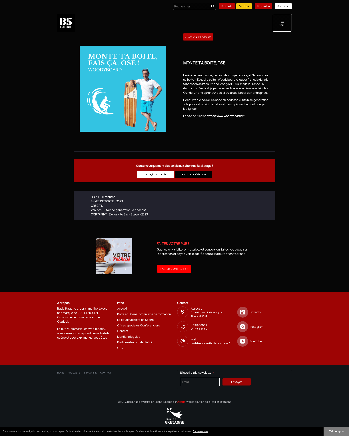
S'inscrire (90, 372)
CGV (120, 348)
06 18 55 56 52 (199, 328)
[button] (209, 431)
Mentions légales (128, 337)
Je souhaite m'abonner (193, 174)
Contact (122, 331)
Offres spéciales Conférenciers (138, 325)
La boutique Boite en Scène (135, 320)
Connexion (263, 6)
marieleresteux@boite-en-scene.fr (211, 343)
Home (60, 372)
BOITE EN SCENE (88, 313)
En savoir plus (200, 431)
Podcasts (226, 6)
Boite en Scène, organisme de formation (144, 314)
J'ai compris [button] (336, 431)
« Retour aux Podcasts (198, 37)
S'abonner (283, 6)
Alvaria (181, 401)
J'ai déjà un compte (155, 174)
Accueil (122, 308)
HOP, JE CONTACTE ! (174, 269)
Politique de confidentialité (135, 342)
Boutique (244, 6)
